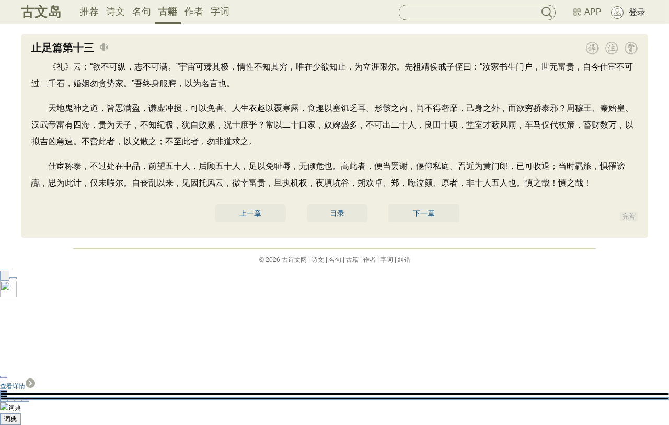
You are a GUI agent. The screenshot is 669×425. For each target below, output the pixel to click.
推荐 (89, 11)
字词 (220, 11)
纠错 (404, 259)
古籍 (167, 11)
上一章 (250, 213)
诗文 (115, 11)
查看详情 (12, 386)
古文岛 (41, 11)
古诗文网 (294, 259)
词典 (10, 419)
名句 (141, 11)
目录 (337, 213)
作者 (193, 11)
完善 (628, 216)
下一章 (424, 213)
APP (593, 11)
